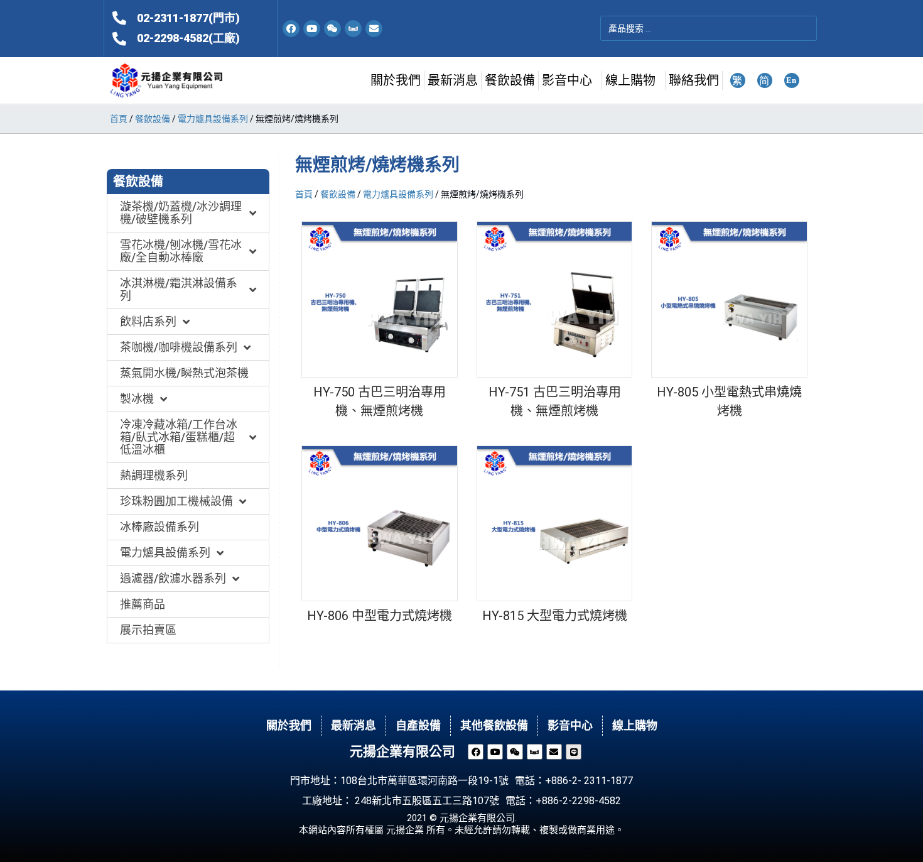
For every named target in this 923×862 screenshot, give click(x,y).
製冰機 (137, 398)
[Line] (573, 752)
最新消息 (453, 80)
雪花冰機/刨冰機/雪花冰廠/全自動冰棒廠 (181, 251)
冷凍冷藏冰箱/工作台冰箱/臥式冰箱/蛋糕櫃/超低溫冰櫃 (178, 437)
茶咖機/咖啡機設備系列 (178, 347)
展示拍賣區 (148, 629)
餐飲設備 (510, 80)
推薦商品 (142, 604)
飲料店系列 (148, 321)
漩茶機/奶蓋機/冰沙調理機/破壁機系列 (181, 213)
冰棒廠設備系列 (159, 526)
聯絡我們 (694, 80)
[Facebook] (291, 28)
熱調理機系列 (154, 475)
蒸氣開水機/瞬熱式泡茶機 (184, 372)
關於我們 (395, 80)
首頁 (118, 119)
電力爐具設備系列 (213, 119)
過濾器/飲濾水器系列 (173, 578)
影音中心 (567, 80)
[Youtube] (311, 28)
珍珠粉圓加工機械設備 (176, 501)
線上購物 (630, 80)
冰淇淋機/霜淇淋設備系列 (178, 289)
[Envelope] (373, 28)
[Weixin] (332, 28)
